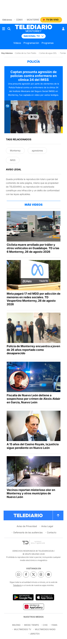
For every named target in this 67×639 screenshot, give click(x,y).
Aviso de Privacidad (27, 526)
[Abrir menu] (3, 29)
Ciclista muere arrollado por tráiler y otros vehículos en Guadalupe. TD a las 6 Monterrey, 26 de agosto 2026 (33, 248)
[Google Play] (23, 597)
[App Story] (45, 597)
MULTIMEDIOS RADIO (45, 629)
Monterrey (34, 19)
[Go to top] (58, 515)
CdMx (19, 19)
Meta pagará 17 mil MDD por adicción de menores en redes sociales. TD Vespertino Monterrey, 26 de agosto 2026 (33, 299)
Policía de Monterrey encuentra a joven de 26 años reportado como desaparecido (33, 350)
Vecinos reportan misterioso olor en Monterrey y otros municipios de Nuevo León (31, 493)
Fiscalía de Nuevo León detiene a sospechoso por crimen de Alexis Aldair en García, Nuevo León (33, 399)
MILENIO (16, 625)
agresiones (37, 150)
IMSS (12, 160)
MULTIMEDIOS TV (22, 629)
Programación (31, 42)
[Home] (33, 27)
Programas (48, 42)
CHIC (45, 625)
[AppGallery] (33, 606)
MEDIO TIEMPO (31, 625)
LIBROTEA (35, 633)
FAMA (54, 625)
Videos (17, 42)
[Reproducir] (33, 116)
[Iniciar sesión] (63, 28)
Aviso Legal (47, 526)
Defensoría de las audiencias (28, 532)
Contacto (51, 532)
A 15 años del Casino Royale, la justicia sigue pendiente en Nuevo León (33, 446)
